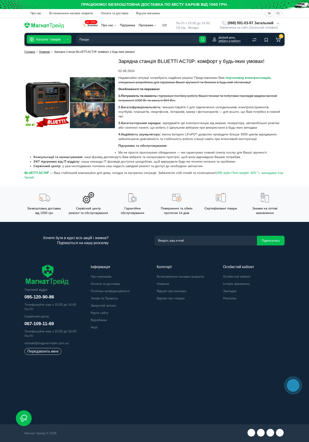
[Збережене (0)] (266, 39)
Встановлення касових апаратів (70, 13)
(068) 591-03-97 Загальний (250, 23)
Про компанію (101, 276)
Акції (94, 327)
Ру (278, 13)
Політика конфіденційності (110, 291)
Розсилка (229, 298)
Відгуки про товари (171, 298)
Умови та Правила (104, 298)
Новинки (163, 284)
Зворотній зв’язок (103, 305)
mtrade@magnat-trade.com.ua (46, 343)
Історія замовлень (236, 284)
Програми (146, 25)
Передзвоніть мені (43, 351)
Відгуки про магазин (171, 291)
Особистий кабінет (237, 276)
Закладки (230, 291)
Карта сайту (99, 313)
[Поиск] (202, 39)
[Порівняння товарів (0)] (254, 39)
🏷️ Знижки (90, 24)
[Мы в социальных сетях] (251, 433)
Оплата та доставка (114, 13)
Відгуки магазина (147, 13)
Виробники (99, 320)
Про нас (35, 13)
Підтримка (127, 25)
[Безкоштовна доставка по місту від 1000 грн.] (154, 4)
